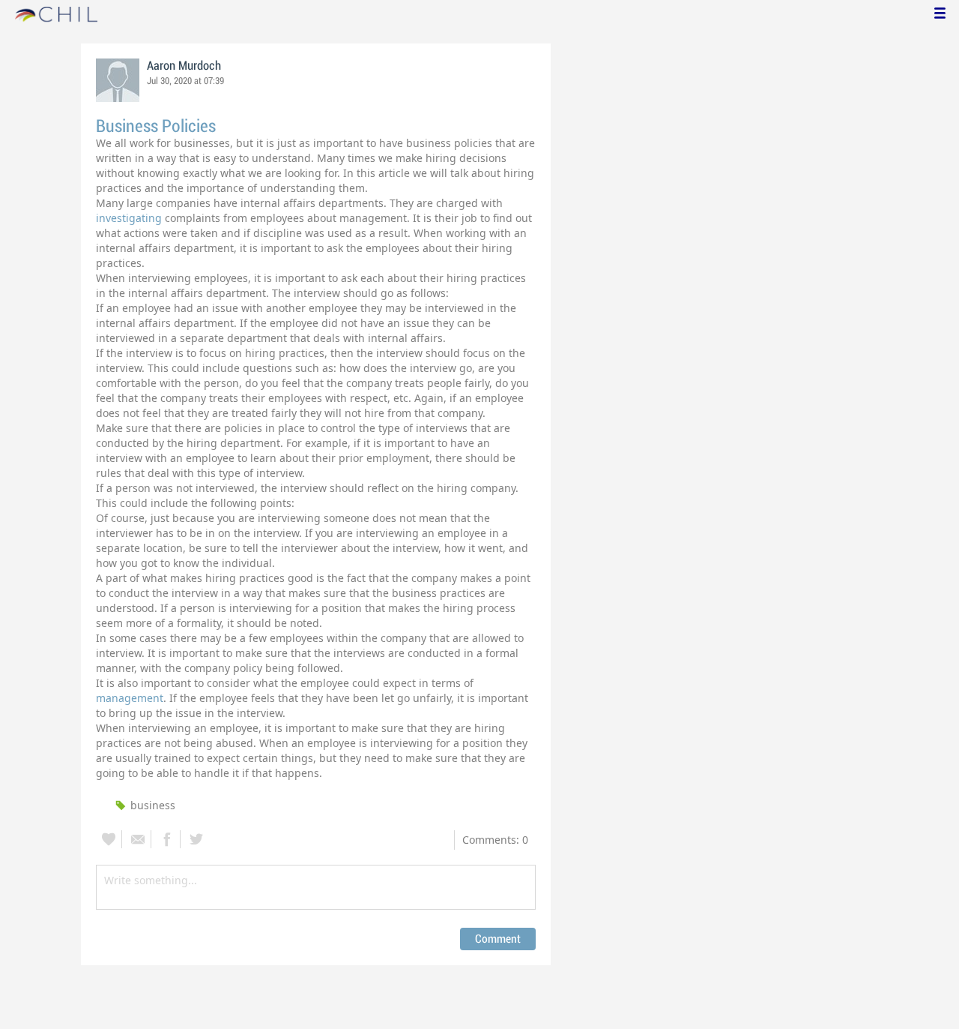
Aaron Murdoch (184, 66)
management (129, 698)
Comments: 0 (495, 839)
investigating (130, 218)
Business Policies (156, 126)
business (152, 805)
